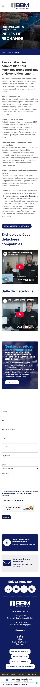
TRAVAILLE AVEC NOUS (20, 656)
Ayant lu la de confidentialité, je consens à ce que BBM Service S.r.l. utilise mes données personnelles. (20, 493)
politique (14, 491)
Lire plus (12, 382)
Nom (4, 420)
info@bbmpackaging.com (22, 625)
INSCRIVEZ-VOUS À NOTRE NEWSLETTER (20, 666)
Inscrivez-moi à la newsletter (13, 500)
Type (4, 465)
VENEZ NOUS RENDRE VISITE (20, 661)
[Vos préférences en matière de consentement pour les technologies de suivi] (36, 683)
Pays (4, 438)
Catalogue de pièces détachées (16, 226)
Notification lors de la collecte (15, 684)
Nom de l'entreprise (9, 429)
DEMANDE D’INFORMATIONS (20, 651)
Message (5, 474)
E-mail (4, 447)
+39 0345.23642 (21, 622)
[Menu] (3, 8)
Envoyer (6, 517)
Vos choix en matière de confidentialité (22, 680)
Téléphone (6, 456)
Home (3, 52)
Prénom (5, 411)
